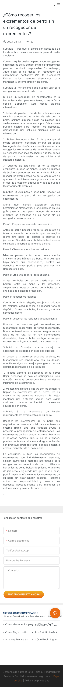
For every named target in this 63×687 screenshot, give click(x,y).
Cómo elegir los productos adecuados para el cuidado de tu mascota (18, 632)
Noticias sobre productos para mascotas (24, 616)
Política (29, 680)
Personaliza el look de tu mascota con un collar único (47, 625)
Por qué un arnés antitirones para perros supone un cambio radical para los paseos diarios (47, 632)
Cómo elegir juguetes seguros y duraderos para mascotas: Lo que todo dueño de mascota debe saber (47, 639)
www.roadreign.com (38, 676)
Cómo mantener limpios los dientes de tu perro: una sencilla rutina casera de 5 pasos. (30, 624)
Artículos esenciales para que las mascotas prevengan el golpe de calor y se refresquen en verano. (18, 639)
